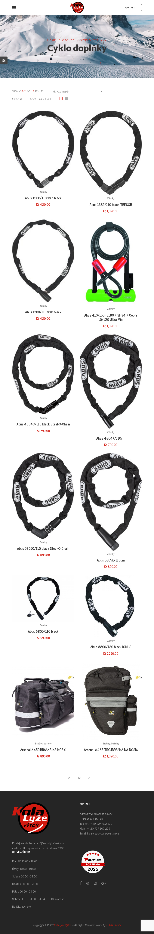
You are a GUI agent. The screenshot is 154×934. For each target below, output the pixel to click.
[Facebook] (81, 883)
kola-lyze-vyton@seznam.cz (103, 833)
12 (40, 98)
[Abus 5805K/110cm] (111, 502)
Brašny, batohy (43, 743)
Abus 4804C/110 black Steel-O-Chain (43, 424)
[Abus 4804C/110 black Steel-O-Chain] (43, 374)
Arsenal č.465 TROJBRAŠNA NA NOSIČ (111, 749)
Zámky (43, 191)
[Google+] (103, 883)
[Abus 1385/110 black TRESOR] (111, 153)
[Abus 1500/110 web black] (43, 261)
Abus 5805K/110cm (111, 560)
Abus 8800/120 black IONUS (110, 646)
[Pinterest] (87, 883)
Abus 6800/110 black (43, 631)
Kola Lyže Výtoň (62, 925)
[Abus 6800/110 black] (43, 598)
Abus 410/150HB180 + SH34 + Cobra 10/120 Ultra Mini (110, 317)
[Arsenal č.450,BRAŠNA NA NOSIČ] (43, 701)
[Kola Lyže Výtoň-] (77, 7)
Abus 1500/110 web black (43, 312)
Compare (65, 135)
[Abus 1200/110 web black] (43, 149)
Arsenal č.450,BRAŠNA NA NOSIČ (43, 749)
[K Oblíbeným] (65, 127)
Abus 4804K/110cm (110, 438)
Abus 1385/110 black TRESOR (111, 204)
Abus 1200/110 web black (43, 198)
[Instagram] (95, 883)
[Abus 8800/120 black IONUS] (111, 606)
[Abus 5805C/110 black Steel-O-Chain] (43, 496)
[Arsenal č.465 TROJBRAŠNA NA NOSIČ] (111, 701)
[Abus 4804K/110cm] (111, 381)
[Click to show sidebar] (4, 60)
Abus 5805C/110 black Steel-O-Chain (43, 548)
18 (44, 98)
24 (49, 98)
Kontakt (130, 7)
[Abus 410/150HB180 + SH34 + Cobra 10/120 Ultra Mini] (111, 263)
